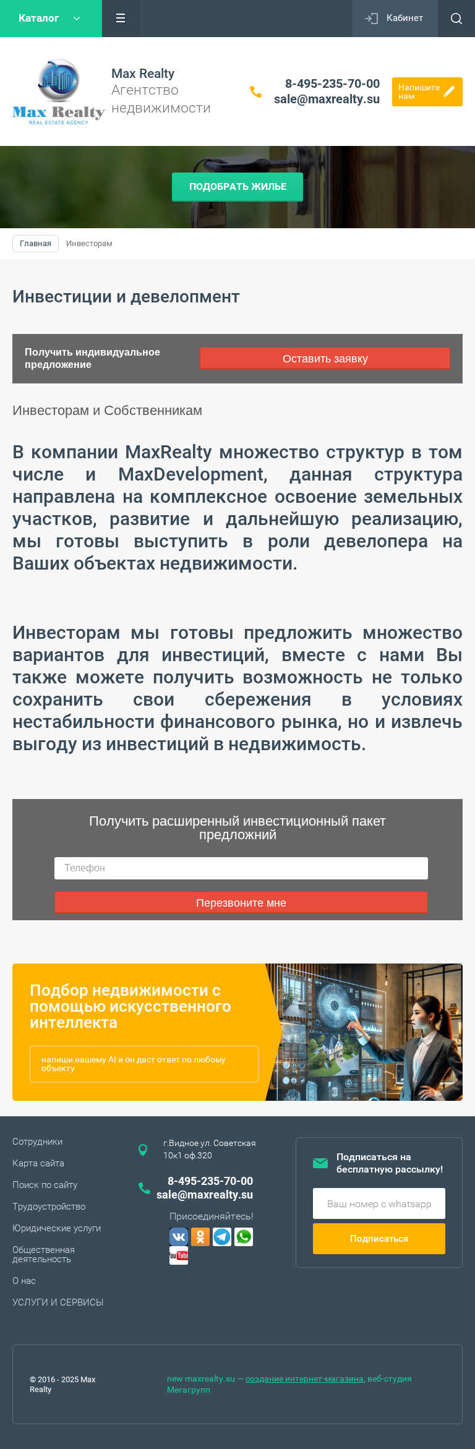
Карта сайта (38, 1163)
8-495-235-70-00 (332, 83)
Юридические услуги (56, 1228)
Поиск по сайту (44, 1184)
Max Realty (142, 73)
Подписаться (379, 1238)
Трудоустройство (48, 1206)
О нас (24, 1280)
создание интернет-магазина (305, 1378)
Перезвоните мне (241, 903)
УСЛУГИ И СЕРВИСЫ (58, 1302)
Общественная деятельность (43, 1254)
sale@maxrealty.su (327, 99)
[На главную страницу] (58, 91)
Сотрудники (37, 1141)
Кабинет (405, 18)
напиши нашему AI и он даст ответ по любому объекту (133, 1063)
